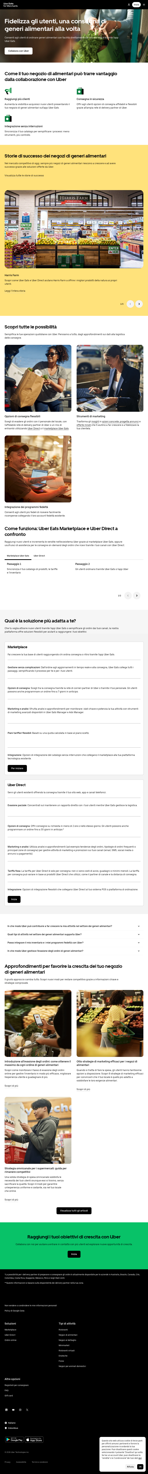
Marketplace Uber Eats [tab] (18, 556)
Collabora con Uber (18, 51)
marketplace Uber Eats (56, 428)
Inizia (136, 4)
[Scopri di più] (38, 1023)
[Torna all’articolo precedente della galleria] (130, 304)
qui (140, 1458)
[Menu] (144, 4)
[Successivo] (136, 595)
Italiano (11, 1423)
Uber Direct (34, 428)
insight (95, 421)
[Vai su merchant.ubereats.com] (10, 5)
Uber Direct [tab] (39, 556)
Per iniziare (17, 768)
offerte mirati (84, 425)
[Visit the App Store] (34, 1439)
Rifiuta (130, 1467)
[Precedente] (128, 595)
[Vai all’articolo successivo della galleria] (139, 304)
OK (140, 1467)
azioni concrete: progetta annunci (120, 421)
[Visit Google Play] (14, 1440)
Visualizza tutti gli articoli (74, 1210)
